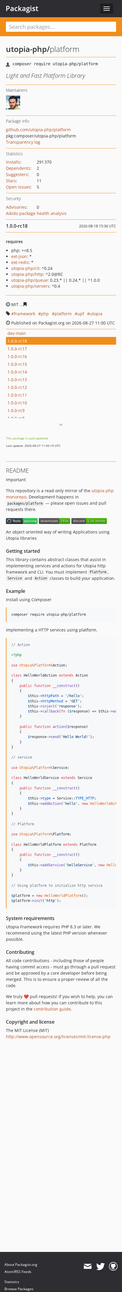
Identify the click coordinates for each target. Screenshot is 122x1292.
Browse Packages (18, 1288)
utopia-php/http (27, 274)
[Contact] (87, 1266)
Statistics (11, 1281)
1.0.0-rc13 (17, 379)
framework (24, 313)
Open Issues (18, 187)
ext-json (19, 256)
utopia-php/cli (25, 268)
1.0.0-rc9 (16, 410)
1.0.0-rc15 (17, 364)
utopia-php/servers (30, 286)
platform (63, 313)
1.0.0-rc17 (17, 349)
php (45, 313)
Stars (11, 180)
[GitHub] (113, 1266)
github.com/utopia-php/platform (38, 129)
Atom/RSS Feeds (17, 1271)
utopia (96, 313)
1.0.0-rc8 (16, 418)
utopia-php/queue (29, 280)
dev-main (16, 333)
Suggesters (17, 174)
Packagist (22, 8)
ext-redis (20, 262)
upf (80, 313)
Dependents (18, 168)
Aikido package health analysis (36, 213)
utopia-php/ (28, 49)
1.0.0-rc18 (17, 341)
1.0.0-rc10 (17, 403)
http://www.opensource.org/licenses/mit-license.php (58, 1036)
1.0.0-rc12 (17, 387)
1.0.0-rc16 (17, 356)
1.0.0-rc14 (17, 372)
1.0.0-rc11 (17, 395)
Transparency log (23, 142)
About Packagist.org (20, 1264)
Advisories (16, 207)
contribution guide (52, 1009)
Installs (13, 162)
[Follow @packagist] (100, 1266)
